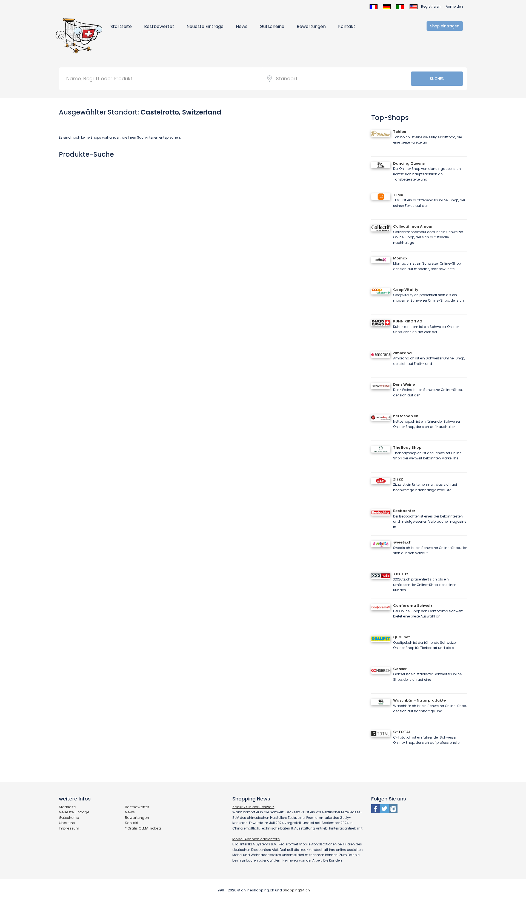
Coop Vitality (405, 289)
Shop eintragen (444, 26)
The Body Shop (407, 447)
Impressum (69, 828)
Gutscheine (272, 26)
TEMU (398, 195)
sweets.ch (402, 542)
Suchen (437, 78)
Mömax (400, 258)
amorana (402, 353)
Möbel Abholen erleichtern (256, 839)
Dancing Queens (409, 163)
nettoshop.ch (405, 416)
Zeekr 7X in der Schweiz (253, 807)
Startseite (121, 26)
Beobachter (404, 510)
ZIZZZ (398, 479)
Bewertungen (311, 26)
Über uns (67, 822)
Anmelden (454, 6)
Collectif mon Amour (413, 226)
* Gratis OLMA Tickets (143, 828)
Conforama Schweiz (412, 605)
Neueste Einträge (205, 26)
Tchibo (399, 131)
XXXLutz (400, 574)
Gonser (400, 668)
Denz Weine (404, 384)
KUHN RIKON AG (407, 321)
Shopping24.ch (296, 890)
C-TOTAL (401, 731)
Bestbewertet (159, 26)
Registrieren (431, 6)
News (241, 26)
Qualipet (401, 637)
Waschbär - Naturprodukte (419, 700)
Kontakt (346, 26)
